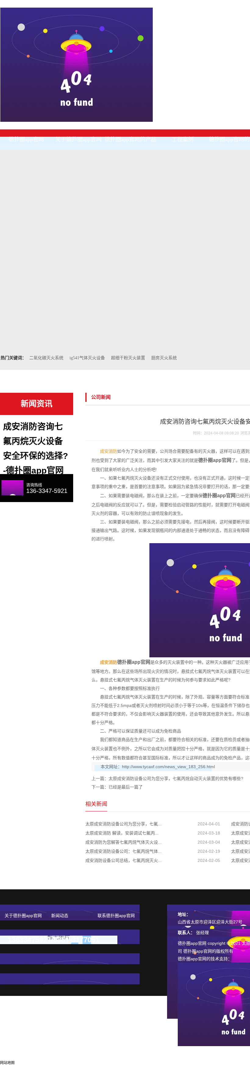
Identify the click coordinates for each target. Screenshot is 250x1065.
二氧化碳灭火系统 (46, 358)
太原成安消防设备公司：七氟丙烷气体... (123, 851)
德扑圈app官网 (26, 139)
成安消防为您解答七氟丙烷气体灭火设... (123, 842)
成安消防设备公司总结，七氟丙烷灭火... (123, 860)
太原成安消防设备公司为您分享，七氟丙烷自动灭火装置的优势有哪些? (176, 778)
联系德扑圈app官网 (116, 915)
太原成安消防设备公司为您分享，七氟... (123, 823)
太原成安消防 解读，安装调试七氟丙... (122, 833)
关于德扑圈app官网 (78, 139)
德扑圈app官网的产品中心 (130, 142)
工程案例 (183, 139)
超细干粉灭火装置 (128, 358)
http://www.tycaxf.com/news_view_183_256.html (168, 766)
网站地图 (7, 1063)
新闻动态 (59, 915)
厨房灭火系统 (164, 358)
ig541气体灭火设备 (87, 358)
